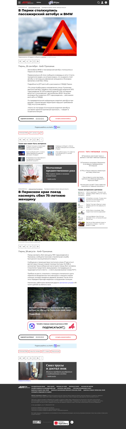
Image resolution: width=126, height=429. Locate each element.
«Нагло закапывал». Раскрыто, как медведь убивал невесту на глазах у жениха (96, 193)
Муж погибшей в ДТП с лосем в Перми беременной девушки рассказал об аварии (35, 153)
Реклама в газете (74, 386)
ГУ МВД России (51, 57)
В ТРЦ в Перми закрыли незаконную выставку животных (92, 171)
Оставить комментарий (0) (63, 118)
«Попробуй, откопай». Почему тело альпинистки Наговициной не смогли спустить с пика (96, 200)
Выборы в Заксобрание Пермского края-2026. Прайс (66, 390)
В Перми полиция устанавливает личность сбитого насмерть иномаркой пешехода (35, 147)
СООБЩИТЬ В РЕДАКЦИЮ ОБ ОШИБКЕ (41, 392)
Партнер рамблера (47, 422)
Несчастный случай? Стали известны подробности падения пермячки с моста (93, 186)
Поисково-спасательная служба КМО (29, 242)
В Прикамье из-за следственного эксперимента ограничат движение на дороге (35, 159)
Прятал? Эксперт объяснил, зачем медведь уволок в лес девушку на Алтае (96, 206)
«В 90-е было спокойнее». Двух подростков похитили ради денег (96, 211)
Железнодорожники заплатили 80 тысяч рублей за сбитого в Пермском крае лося (50, 309)
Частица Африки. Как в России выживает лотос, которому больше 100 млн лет (96, 218)
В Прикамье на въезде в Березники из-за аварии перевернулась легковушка (93, 164)
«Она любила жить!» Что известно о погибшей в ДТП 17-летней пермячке (65, 153)
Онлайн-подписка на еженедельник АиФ (43, 388)
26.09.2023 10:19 (22, 7)
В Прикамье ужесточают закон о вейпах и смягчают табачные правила (93, 156)
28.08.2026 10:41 (22, 189)
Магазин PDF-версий (87, 386)
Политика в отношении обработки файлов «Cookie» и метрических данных (49, 410)
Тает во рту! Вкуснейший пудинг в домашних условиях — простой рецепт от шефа (96, 224)
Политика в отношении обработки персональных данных (45, 409)
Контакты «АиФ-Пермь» (64, 388)
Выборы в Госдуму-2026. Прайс (40, 390)
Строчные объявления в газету (82, 388)
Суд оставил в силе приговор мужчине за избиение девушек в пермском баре (93, 179)
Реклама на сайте (61, 386)
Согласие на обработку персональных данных (42, 407)
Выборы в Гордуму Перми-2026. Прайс (94, 390)
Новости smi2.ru (24, 183)
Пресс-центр (50, 386)
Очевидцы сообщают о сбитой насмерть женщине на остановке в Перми (65, 147)
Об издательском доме (38, 386)
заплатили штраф (66, 283)
